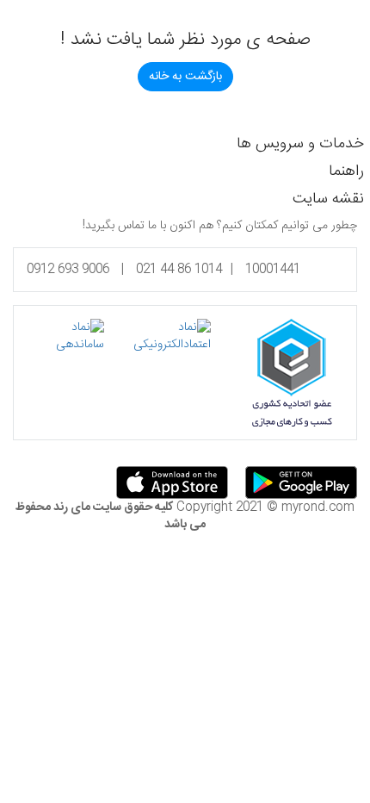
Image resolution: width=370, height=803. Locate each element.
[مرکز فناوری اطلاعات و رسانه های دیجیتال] (65, 336)
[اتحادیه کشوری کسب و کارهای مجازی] (291, 373)
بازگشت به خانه (185, 76)
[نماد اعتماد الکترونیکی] (157, 336)
